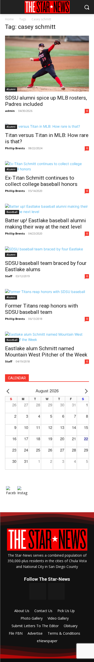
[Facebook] (38, 591)
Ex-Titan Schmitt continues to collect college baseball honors (41, 181)
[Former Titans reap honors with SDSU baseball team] (47, 294)
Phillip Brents (15, 148)
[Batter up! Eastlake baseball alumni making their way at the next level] (47, 209)
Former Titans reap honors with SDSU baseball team (41, 309)
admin (10, 111)
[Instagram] (56, 591)
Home (9, 19)
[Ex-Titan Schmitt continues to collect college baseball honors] (47, 166)
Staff (8, 276)
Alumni (11, 89)
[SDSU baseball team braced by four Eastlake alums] (47, 251)
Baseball (12, 212)
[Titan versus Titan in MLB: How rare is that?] (47, 126)
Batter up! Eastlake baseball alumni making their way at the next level (45, 223)
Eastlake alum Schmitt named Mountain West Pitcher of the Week (46, 351)
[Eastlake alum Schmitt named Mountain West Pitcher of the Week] (47, 337)
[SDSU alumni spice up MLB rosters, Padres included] (47, 64)
